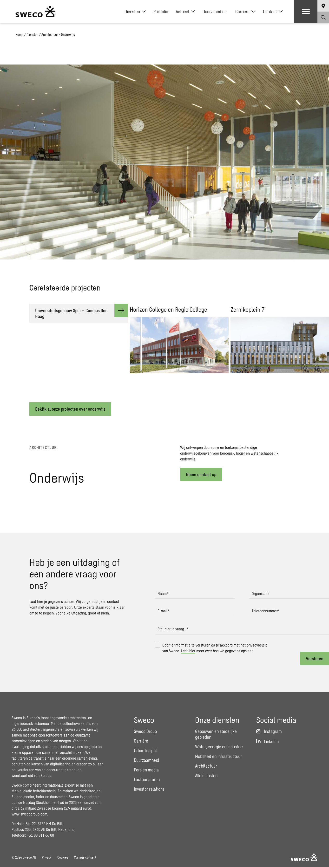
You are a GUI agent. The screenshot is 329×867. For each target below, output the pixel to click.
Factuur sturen (147, 779)
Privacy (47, 857)
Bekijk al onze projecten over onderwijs (70, 409)
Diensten (132, 11)
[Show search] (323, 17)
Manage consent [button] (85, 857)
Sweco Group (145, 731)
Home (19, 34)
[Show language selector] (323, 6)
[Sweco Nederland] (35, 11)
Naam (163, 593)
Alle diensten (206, 775)
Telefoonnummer (265, 610)
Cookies (62, 857)
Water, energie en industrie (219, 746)
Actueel (182, 11)
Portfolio (160, 11)
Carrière (242, 11)
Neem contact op (201, 474)
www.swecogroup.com (29, 814)
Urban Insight (145, 750)
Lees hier (188, 650)
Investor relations (149, 789)
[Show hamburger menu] (305, 11)
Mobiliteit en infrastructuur (218, 756)
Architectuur (49, 34)
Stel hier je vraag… (173, 629)
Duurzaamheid (215, 11)
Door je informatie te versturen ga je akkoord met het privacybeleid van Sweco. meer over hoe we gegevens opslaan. (215, 648)
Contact (270, 11)
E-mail (163, 610)
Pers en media (146, 769)
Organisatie (261, 593)
